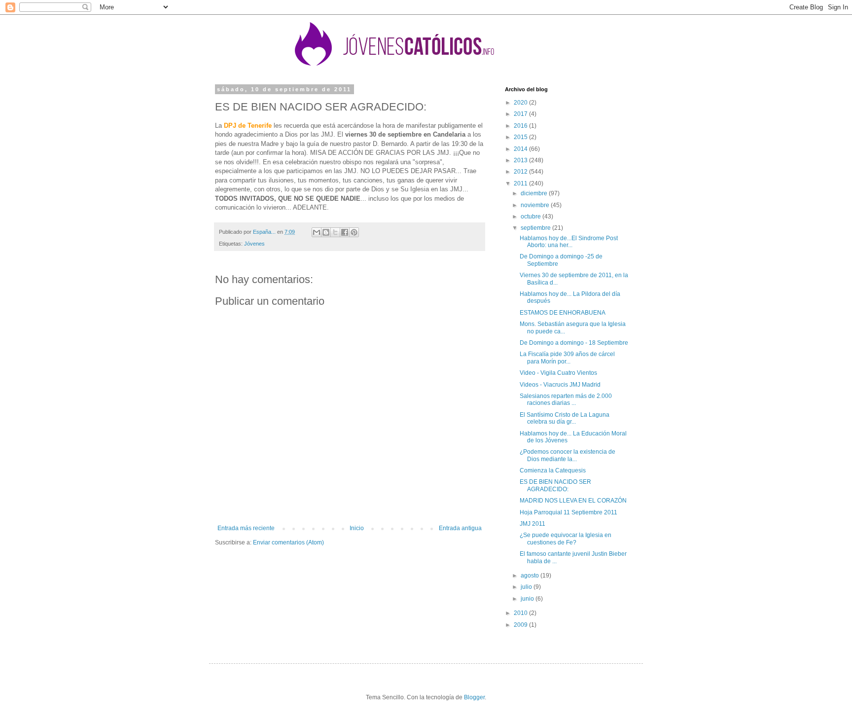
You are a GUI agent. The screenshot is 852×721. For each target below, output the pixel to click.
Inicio (357, 528)
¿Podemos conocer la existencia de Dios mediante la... (567, 455)
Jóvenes (254, 244)
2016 (521, 125)
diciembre (535, 193)
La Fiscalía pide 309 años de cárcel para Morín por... (567, 357)
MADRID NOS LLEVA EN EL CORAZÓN (573, 500)
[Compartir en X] (335, 232)
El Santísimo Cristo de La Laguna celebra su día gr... (564, 418)
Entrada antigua (460, 528)
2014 (521, 148)
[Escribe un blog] (326, 232)
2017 (521, 113)
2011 (521, 183)
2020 (521, 102)
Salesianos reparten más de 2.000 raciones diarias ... (566, 399)
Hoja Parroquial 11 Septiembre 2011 (568, 512)
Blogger (474, 697)
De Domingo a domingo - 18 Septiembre (574, 342)
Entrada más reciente (246, 528)
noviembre (536, 205)
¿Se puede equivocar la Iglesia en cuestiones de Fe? (565, 538)
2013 (521, 160)
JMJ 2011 (532, 523)
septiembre (536, 227)
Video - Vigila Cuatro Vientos (558, 372)
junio (528, 598)
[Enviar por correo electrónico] (316, 232)
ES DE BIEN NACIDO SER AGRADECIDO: (555, 485)
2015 (521, 137)
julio (527, 586)
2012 (521, 171)
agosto (530, 575)
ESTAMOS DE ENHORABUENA (562, 312)
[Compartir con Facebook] (345, 232)
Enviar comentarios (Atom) (288, 542)
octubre (531, 216)
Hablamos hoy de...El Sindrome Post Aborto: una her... (569, 242)
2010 (521, 613)
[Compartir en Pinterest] (354, 232)
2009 (521, 624)
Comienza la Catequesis (553, 470)
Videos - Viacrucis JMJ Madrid (560, 384)
